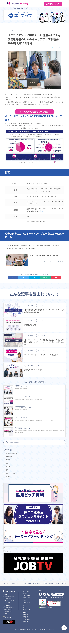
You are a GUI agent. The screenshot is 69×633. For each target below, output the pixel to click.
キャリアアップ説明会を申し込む (33, 112)
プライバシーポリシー (26, 620)
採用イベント (9, 463)
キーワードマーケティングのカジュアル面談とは (41, 355)
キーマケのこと (31, 320)
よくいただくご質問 (26, 611)
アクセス (9, 602)
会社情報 (25, 614)
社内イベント (9, 470)
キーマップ (12, 583)
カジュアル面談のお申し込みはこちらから (44, 255)
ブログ (25, 600)
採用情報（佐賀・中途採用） (21, 409)
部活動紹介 (9, 476)
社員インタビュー (10, 473)
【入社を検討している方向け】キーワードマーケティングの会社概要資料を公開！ (44, 311)
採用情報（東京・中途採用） (34, 370)
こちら (41, 211)
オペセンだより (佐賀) (20, 407)
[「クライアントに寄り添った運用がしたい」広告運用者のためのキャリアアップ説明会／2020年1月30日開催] (60, 47)
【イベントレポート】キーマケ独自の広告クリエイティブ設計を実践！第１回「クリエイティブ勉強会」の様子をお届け (44, 342)
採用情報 (25, 617)
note (45, 277)
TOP (4, 583)
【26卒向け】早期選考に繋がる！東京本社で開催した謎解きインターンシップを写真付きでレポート (38, 420)
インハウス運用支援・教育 (26, 597)
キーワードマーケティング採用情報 (53, 261)
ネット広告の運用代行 (26, 592)
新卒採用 (17, 417)
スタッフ (25, 607)
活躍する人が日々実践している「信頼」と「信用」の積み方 (28, 399)
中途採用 (10, 29)
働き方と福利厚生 (30, 325)
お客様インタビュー (26, 604)
